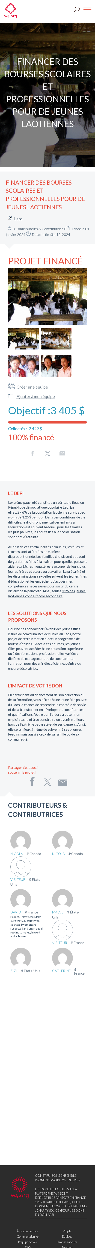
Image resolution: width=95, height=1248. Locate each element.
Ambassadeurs (67, 1242)
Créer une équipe (32, 386)
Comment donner (28, 1236)
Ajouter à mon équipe (35, 396)
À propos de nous (28, 1231)
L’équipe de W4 (27, 1242)
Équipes (67, 1236)
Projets (67, 1231)
